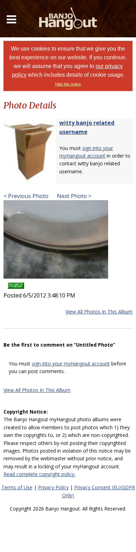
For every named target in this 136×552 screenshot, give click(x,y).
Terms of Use (16, 487)
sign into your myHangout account (71, 363)
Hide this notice (68, 84)
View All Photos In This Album (99, 311)
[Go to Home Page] (68, 18)
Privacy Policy (53, 487)
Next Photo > (73, 196)
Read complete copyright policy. (39, 474)
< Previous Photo (25, 196)
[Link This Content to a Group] (16, 283)
